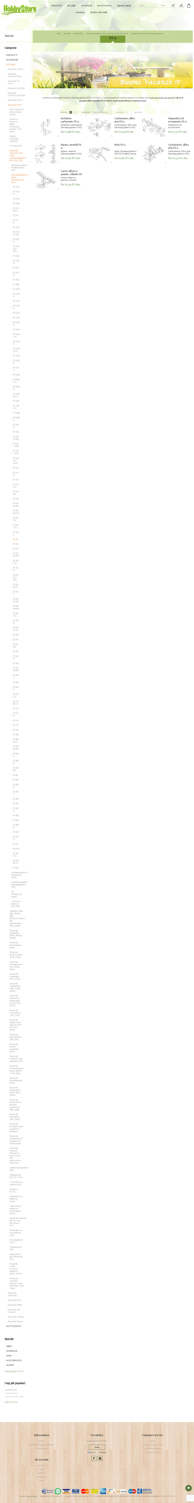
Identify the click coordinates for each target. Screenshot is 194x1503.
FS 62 (16, 651)
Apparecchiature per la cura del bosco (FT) (17, 1222)
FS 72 (16, 708)
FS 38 (16, 432)
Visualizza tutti (14, 1371)
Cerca (173, 5)
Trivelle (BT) (16, 146)
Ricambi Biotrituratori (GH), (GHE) (16, 954)
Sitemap (41, 1441)
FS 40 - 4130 (16, 445)
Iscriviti (92, 1452)
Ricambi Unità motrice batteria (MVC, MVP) (16, 1269)
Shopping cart (41, 1477)
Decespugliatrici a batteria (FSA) (17, 875)
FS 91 (15, 844)
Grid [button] (71, 112)
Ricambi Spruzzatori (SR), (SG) (15, 1037)
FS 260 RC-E (16, 395)
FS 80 (16, 734)
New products (152, 1452)
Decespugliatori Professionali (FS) (17, 167)
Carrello (189, 6)
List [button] (75, 112)
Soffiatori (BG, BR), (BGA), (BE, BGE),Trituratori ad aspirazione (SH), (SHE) (17, 918)
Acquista (44, 114)
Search (152, 1441)
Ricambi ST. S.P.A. (14, 82)
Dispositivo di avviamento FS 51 (177, 120)
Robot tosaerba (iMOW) (14, 138)
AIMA (9, 1355)
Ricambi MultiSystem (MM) (16, 1080)
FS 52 (15, 544)
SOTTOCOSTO (13, 1326)
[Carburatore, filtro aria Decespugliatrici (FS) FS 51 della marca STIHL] (100, 127)
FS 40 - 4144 (16, 452)
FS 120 (16, 227)
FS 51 (15, 539)
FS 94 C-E (16, 854)
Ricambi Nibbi (15, 1305)
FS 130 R (16, 261)
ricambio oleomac (12, 1396)
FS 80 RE (16, 769)
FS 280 (16, 413)
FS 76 (16, 730)
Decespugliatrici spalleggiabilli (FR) (17, 884)
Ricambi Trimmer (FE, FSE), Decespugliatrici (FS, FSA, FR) (17, 155)
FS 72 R (16, 714)
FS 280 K (16, 418)
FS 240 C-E (16, 335)
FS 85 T (15, 793)
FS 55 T (15, 593)
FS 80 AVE (16, 740)
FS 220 (16, 301)
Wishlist (41, 1480)
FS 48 (16, 499)
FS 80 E (16, 754)
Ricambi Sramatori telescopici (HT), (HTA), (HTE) (15, 1001)
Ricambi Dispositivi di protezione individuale (16, 1140)
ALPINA (10, 1365)
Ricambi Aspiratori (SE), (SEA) (15, 1117)
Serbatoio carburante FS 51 (70, 120)
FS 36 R (16, 426)
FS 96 (16, 868)
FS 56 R (15, 621)
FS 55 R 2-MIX (15, 577)
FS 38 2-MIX (16, 437)
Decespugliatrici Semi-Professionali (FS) (17, 178)
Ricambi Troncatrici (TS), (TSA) (15, 1013)
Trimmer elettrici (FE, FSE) (15, 904)
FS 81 (15, 775)
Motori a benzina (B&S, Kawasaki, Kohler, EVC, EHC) (16, 125)
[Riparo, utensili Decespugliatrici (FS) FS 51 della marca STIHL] (46, 154)
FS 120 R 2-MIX (16, 249)
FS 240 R (16, 342)
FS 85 (15, 780)
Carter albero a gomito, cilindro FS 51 (71, 172)
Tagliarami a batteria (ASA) (16, 1199)
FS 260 (16, 375)
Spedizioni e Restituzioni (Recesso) (41, 1445)
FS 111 (15, 215)
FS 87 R (16, 809)
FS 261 (16, 401)
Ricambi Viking (15, 1317)
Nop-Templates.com (55, 1496)
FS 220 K (16, 307)
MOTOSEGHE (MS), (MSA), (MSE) (16, 112)
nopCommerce (32, 1496)
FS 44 (16, 468)
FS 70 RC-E (16, 702)
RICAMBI (10, 64)
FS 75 (15, 725)
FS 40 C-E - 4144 (16, 460)
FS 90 (16, 832)
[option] (113, 70)
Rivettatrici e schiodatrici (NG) (16, 1232)
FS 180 (16, 284)
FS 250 (16, 356)
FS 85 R (15, 785)
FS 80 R (16, 762)
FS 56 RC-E (15, 628)
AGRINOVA (11, 1351)
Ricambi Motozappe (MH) (15, 945)
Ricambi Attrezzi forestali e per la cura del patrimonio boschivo (15, 1155)
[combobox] (155, 5)
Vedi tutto (11, 1402)
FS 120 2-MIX (16, 233)
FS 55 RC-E (15, 585)
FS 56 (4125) (16, 600)
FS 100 (16, 187)
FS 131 (16, 268)
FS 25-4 (16, 368)
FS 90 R (16, 838)
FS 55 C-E (15, 561)
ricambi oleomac (11, 1393)
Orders (41, 1469)
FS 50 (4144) (16, 511)
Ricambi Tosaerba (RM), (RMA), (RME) (16, 934)
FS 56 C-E (15, 614)
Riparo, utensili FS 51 (71, 146)
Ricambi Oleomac (12, 1294)
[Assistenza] (188, 1488)
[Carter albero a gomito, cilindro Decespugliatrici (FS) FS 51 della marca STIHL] (46, 180)
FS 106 (16, 199)
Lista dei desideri (49, 120)
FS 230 (16, 313)
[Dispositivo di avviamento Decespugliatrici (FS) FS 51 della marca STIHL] (153, 127)
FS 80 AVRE (16, 747)
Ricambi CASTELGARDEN (16, 94)
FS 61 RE (15, 645)
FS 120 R (16, 240)
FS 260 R (16, 387)
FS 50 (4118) (16, 504)
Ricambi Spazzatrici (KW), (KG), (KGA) (15, 1091)
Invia (97, 1447)
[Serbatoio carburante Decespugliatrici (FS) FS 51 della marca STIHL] (46, 127)
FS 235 (16, 317)
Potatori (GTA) (14, 1190)
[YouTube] (100, 1458)
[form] (97, 1441)
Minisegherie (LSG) (16, 1241)
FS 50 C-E (16, 519)
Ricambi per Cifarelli (14, 1310)
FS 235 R (16, 323)
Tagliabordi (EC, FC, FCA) (16, 1176)
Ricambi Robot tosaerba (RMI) (14, 1048)
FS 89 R (16, 826)
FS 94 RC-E (16, 861)
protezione (11, 1389)
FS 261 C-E (16, 407)
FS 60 (16, 635)
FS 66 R (16, 688)
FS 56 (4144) (16, 607)
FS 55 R (15, 569)
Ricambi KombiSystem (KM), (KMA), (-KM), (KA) (17, 1070)
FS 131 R (16, 273)
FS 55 (15, 549)
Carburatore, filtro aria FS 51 (124, 120)
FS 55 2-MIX (16, 554)
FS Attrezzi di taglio (16, 894)
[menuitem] (41, 1441)
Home (58, 33)
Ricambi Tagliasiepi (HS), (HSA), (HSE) (15, 987)
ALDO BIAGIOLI (14, 1360)
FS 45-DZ (16, 492)
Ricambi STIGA (15, 69)
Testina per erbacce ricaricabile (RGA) (15, 1210)
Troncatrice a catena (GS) (16, 1183)
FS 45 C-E (16, 485)
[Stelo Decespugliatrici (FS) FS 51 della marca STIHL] (100, 154)
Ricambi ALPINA (16, 88)
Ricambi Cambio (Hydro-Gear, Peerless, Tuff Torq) (16, 1283)
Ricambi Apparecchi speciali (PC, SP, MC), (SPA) (16, 1025)
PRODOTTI (12, 55)
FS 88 (16, 815)
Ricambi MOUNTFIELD (15, 75)
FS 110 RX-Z (16, 209)
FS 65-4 (16, 676)
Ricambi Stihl (14, 105)
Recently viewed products (152, 1445)
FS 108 (16, 203)
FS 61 (15, 639)
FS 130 (16, 256)
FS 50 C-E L (16, 526)
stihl (21, 1397)
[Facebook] (93, 1458)
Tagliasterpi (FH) (16, 1248)
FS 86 (16, 799)
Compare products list (152, 1448)
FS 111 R (15, 221)
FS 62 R (16, 657)
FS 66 (16, 682)
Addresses (41, 1473)
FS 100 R (16, 192)
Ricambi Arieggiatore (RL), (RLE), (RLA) (16, 966)
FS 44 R (16, 473)
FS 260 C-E (16, 380)
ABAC (9, 1346)
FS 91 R (16, 849)
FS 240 (16, 329)
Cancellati (102, 1452)
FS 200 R (16, 295)
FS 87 (16, 803)
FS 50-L (16, 533)
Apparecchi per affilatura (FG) (16, 1256)
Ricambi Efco (14, 1300)
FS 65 (15, 663)
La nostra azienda (41, 1448)
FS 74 (16, 720)
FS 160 (16, 280)
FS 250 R (16, 361)
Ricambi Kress (15, 1321)
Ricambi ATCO (15, 100)
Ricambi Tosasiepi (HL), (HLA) (15, 976)
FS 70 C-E (16, 695)
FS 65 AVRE (16, 669)
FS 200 (16, 289)
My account (41, 1465)
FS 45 (16, 480)
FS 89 (16, 820)
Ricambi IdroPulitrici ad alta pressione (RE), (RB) (15, 1105)
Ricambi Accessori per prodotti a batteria (16, 1128)
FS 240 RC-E (16, 349)
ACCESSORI (12, 60)
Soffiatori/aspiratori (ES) (17, 1169)
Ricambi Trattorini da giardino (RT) (16, 1058)
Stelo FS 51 (120, 144)
